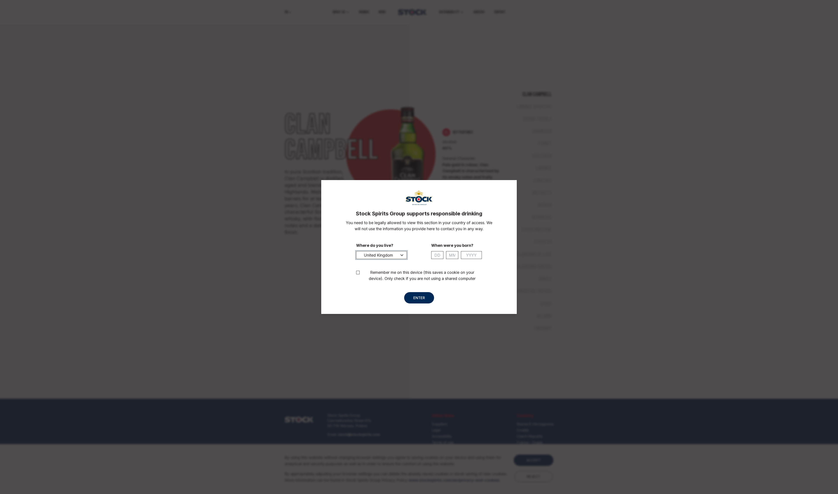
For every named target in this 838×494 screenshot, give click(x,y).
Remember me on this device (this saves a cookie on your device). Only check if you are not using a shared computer (422, 275)
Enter (419, 298)
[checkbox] (358, 272)
